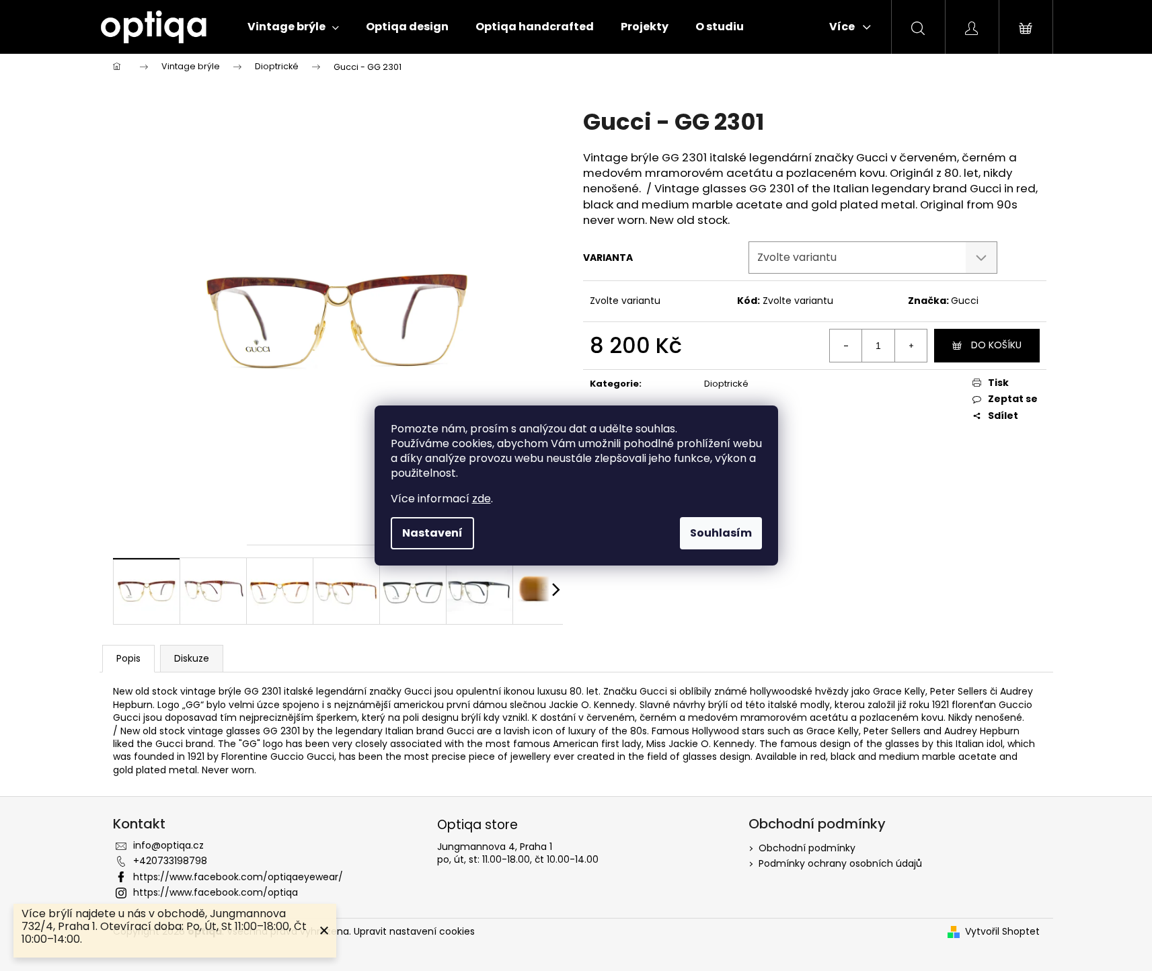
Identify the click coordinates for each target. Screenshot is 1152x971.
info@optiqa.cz (168, 845)
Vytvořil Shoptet (1002, 931)
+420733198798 (170, 860)
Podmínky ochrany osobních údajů (840, 863)
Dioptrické (726, 383)
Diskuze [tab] (191, 658)
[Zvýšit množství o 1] (910, 345)
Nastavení (432, 533)
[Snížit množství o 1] (846, 345)
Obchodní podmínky (807, 848)
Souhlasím (721, 533)
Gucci (964, 300)
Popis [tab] (128, 658)
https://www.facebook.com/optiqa (215, 892)
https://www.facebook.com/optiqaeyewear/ (238, 877)
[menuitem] (293, 27)
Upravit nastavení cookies (414, 931)
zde (481, 498)
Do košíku (996, 345)
